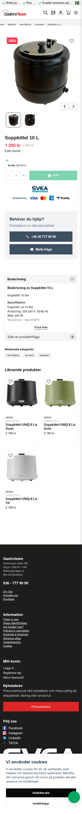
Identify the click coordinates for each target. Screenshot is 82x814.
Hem (2, 24)
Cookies (7, 646)
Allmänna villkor (12, 638)
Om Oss (8, 591)
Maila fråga (44, 249)
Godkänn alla (41, 792)
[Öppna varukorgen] (68, 13)
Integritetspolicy (12, 642)
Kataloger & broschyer (15, 634)
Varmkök (29, 355)
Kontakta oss (10, 595)
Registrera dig (12, 673)
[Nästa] (73, 106)
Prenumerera (41, 707)
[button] (77, 3)
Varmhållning (25, 24)
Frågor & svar (11, 619)
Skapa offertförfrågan (15, 623)
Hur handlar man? (13, 627)
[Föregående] (64, 106)
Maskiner (12, 24)
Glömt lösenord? (13, 677)
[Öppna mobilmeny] (76, 13)
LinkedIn (15, 738)
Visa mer (41, 327)
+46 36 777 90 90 (43, 236)
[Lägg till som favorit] (53, 13)
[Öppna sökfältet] (45, 13)
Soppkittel (39, 24)
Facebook (15, 728)
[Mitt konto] (60, 13)
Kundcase (8, 599)
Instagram (15, 733)
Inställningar (41, 803)
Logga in (8, 668)
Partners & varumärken (16, 630)
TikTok (13, 743)
